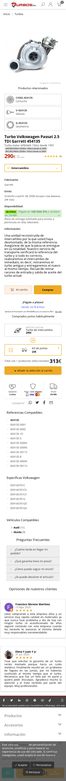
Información (14, 734)
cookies (23, 744)
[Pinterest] (34, 700)
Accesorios (13, 725)
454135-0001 (18, 424)
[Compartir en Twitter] (38, 402)
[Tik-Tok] (49, 700)
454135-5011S (18, 452)
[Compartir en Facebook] (44, 402)
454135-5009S (18, 447)
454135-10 (16, 433)
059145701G (17, 499)
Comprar (47, 290)
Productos (13, 715)
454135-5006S (18, 443)
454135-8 (15, 456)
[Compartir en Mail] (51, 402)
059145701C (17, 485)
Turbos (19, 14)
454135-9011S (18, 466)
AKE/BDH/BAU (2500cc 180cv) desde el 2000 (26, 148)
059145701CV (18, 489)
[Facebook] (4, 700)
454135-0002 (18, 429)
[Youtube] (42, 700)
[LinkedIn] (19, 700)
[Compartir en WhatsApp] (31, 402)
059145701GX (18, 508)
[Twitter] (11, 700)
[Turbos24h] (23, 4)
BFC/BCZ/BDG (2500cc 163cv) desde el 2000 (26, 151)
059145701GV (18, 503)
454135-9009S (18, 461)
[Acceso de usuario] (50, 4)
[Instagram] (27, 700)
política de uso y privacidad (19, 758)
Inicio (6, 14)
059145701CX (18, 494)
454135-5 (15, 438)
